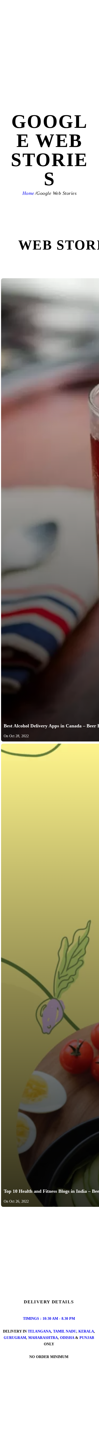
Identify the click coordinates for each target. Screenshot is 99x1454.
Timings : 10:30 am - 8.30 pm (49, 1319)
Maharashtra (43, 1338)
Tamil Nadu (64, 1331)
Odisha (67, 1338)
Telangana (39, 1331)
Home (28, 193)
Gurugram (15, 1338)
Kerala (86, 1331)
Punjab (86, 1338)
